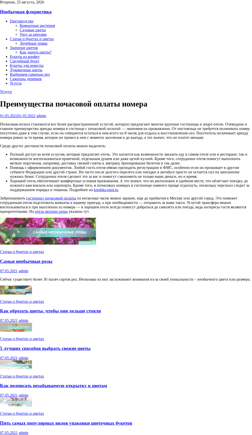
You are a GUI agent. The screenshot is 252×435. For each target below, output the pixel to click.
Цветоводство (21, 21)
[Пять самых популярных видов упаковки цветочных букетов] (16, 405)
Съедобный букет (24, 61)
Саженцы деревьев (26, 79)
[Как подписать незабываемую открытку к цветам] (16, 368)
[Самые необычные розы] (48, 243)
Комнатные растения (37, 25)
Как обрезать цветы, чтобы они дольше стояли (50, 310)
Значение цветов (24, 48)
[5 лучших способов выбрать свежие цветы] (16, 330)
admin (41, 116)
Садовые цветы (33, 30)
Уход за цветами (33, 34)
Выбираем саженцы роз (30, 74)
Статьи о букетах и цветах (32, 39)
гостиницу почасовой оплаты (51, 198)
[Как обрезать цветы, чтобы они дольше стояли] (16, 293)
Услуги (16, 83)
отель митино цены (51, 211)
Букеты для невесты (27, 65)
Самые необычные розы (26, 261)
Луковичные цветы (26, 70)
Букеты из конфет (25, 56)
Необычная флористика (26, 11)
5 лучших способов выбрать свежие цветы (45, 348)
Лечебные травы (33, 43)
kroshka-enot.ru (106, 190)
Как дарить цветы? (35, 52)
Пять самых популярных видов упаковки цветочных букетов (66, 423)
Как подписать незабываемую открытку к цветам (53, 385)
